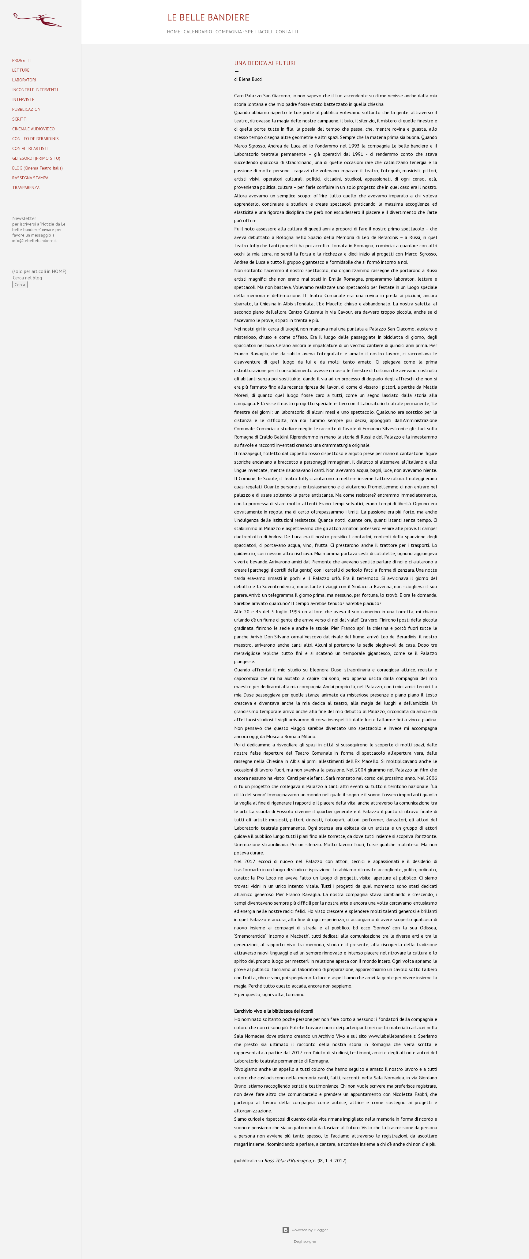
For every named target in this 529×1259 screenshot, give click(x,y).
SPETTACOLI (258, 31)
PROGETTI (22, 60)
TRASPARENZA (25, 187)
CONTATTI (287, 31)
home (173, 31)
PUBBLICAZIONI (27, 109)
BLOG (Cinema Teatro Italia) (37, 168)
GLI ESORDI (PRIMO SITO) (36, 158)
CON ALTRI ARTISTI (30, 148)
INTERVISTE (23, 99)
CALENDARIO (198, 31)
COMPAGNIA (229, 31)
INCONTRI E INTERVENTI (35, 89)
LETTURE (20, 70)
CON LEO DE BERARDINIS (35, 138)
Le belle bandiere (208, 17)
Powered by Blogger (310, 1229)
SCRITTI (20, 119)
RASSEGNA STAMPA (30, 178)
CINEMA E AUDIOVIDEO (33, 129)
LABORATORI (24, 80)
